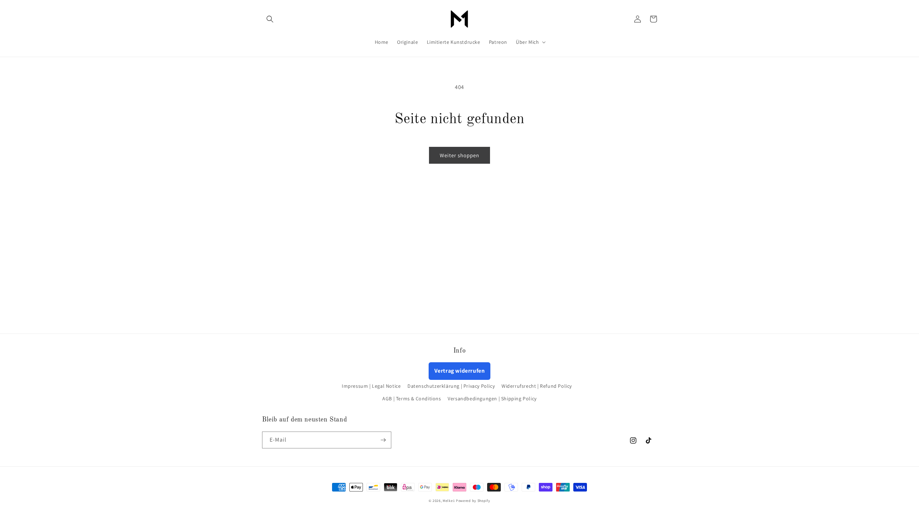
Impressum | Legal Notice (371, 386)
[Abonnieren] (383, 440)
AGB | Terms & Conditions (411, 398)
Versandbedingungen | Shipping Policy (492, 398)
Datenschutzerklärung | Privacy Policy (451, 386)
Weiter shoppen (459, 155)
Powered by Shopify (473, 500)
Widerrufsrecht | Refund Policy (537, 386)
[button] (270, 19)
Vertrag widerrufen (459, 370)
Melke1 (449, 500)
